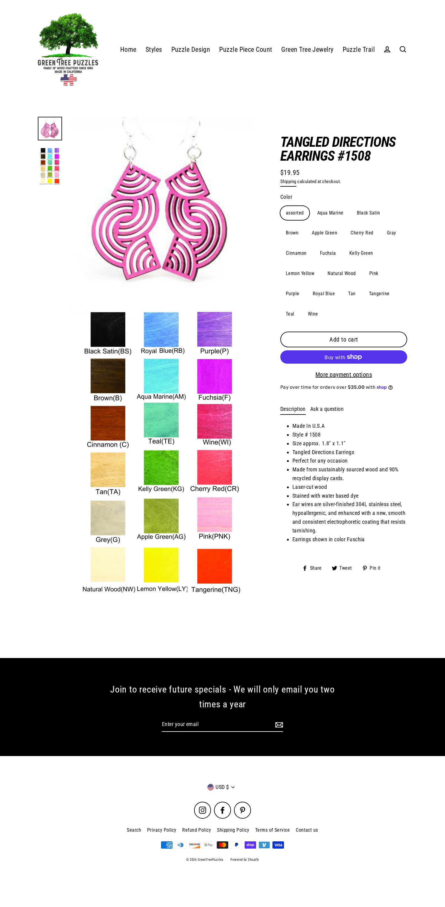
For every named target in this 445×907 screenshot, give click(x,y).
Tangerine (379, 293)
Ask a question (327, 409)
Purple (292, 293)
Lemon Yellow (300, 273)
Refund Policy (196, 830)
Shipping (288, 181)
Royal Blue (324, 293)
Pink (373, 273)
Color (286, 197)
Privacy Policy (161, 830)
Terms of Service (272, 830)
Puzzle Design (190, 49)
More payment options (343, 374)
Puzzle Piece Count (245, 49)
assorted (295, 213)
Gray (391, 233)
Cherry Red (362, 233)
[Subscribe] (278, 725)
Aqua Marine (330, 213)
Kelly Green (361, 253)
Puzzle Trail (359, 49)
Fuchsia (328, 253)
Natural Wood (342, 273)
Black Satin (368, 213)
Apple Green (324, 233)
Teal (290, 314)
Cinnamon (296, 253)
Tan (351, 293)
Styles (154, 49)
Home (128, 49)
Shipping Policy (233, 830)
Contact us (307, 830)
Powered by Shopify (244, 860)
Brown (292, 233)
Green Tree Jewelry (307, 49)
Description (293, 409)
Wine (313, 314)
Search (134, 830)
